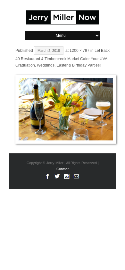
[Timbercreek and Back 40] (62, 109)
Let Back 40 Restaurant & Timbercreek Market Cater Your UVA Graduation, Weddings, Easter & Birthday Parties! (62, 58)
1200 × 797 (79, 50)
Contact (62, 169)
